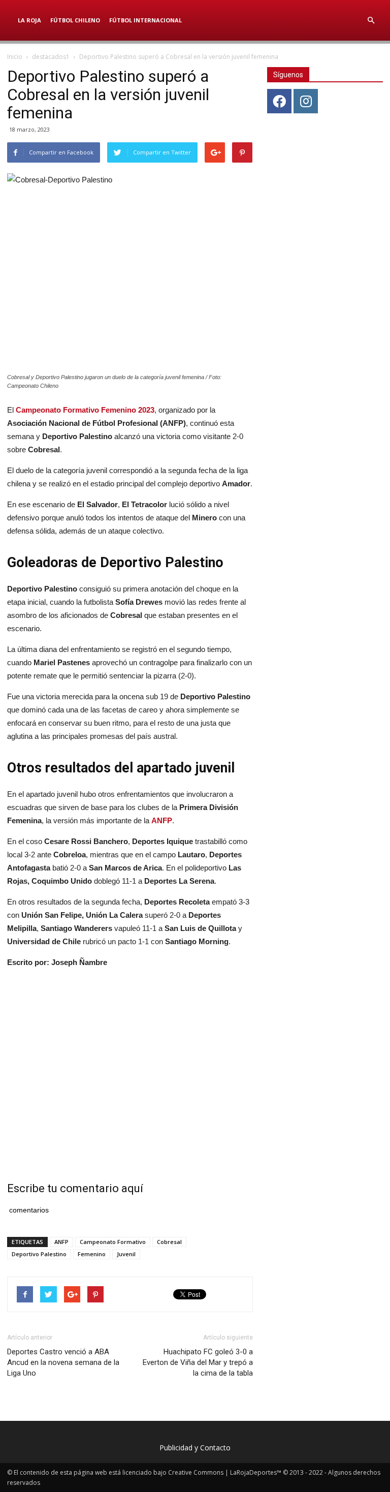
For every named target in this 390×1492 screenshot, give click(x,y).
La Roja (29, 20)
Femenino (92, 1254)
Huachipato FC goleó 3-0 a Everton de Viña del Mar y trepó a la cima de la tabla (198, 1362)
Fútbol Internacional (145, 20)
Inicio (14, 56)
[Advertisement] (130, 1062)
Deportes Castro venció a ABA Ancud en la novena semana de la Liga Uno (63, 1362)
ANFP (61, 1242)
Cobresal (169, 1242)
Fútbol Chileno (75, 20)
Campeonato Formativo (113, 1242)
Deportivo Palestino (39, 1254)
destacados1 (51, 56)
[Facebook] (279, 101)
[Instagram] (306, 101)
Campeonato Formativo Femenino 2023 (85, 410)
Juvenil (126, 1254)
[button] (371, 20)
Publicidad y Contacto (195, 1447)
